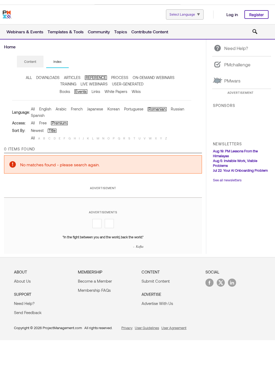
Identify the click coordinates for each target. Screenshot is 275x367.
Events (80, 91)
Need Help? (24, 303)
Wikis (136, 91)
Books (65, 91)
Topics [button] (120, 31)
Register (256, 14)
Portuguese (133, 109)
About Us (22, 281)
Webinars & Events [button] (24, 31)
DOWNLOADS (48, 77)
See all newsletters (227, 180)
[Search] (255, 31)
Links (96, 91)
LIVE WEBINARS (94, 84)
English (45, 109)
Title (52, 130)
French (77, 109)
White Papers (115, 91)
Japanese (95, 109)
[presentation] (30, 61)
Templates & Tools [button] (66, 31)
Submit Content (156, 281)
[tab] (30, 62)
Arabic (61, 109)
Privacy (126, 328)
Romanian (157, 109)
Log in (232, 14)
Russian (177, 109)
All (33, 109)
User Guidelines (147, 328)
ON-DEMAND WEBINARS (154, 77)
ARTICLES (72, 77)
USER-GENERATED (127, 84)
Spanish (38, 115)
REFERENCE (96, 77)
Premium (59, 123)
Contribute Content (149, 31)
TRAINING (68, 84)
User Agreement (173, 328)
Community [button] (99, 31)
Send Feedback (28, 312)
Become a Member (95, 281)
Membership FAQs (94, 290)
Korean (113, 109)
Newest (37, 130)
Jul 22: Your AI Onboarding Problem (240, 170)
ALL (29, 77)
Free (43, 123)
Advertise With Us (157, 303)
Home (10, 46)
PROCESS (119, 77)
